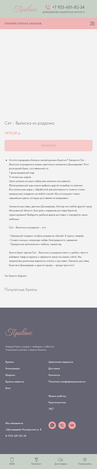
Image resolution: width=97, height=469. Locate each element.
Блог (8, 388)
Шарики (10, 375)
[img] (24, 9)
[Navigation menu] (92, 23)
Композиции (12, 368)
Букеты (9, 361)
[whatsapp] (52, 428)
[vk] (72, 428)
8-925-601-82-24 (15, 435)
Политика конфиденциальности (66, 381)
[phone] (62, 428)
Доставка (54, 368)
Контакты (54, 375)
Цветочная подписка (60, 361)
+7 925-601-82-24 (68, 7)
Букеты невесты (14, 381)
